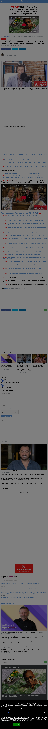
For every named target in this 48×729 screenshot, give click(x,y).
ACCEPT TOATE (17, 724)
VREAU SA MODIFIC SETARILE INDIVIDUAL (16, 726)
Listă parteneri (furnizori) (5, 721)
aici (8, 712)
